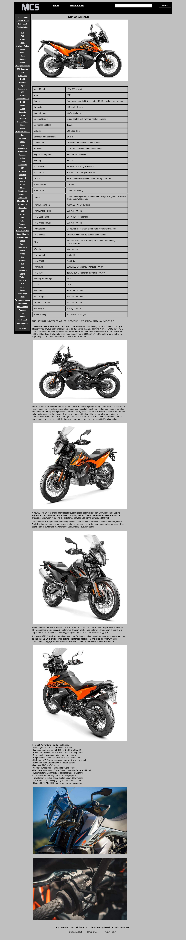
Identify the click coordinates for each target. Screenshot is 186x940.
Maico (22, 185)
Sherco (22, 244)
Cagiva (23, 86)
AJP (22, 33)
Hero (22, 135)
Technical (22, 320)
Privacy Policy (110, 932)
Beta (23, 56)
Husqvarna (22, 152)
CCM (22, 92)
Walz (23, 297)
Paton (22, 221)
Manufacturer (77, 5)
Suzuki (22, 251)
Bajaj (22, 49)
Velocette (23, 270)
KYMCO (22, 171)
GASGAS (22, 119)
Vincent (22, 280)
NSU (22, 218)
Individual (22, 24)
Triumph (22, 260)
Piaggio (22, 227)
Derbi (22, 102)
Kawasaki (22, 165)
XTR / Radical (22, 307)
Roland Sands (22, 234)
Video (22, 317)
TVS (22, 264)
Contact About (75, 932)
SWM (22, 254)
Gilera (22, 125)
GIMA (22, 128)
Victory (22, 277)
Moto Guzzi (22, 198)
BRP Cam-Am (22, 69)
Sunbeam (22, 247)
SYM (22, 257)
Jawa (22, 161)
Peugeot (22, 224)
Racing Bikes (22, 27)
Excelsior (23, 112)
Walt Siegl (22, 293)
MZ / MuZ (23, 208)
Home (56, 5)
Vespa (22, 274)
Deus (22, 105)
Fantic (22, 115)
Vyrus (22, 290)
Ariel (23, 43)
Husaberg (22, 148)
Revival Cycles (22, 231)
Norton (23, 214)
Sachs (22, 241)
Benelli (23, 53)
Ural (22, 267)
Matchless (22, 191)
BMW (22, 62)
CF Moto (22, 95)
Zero (23, 313)
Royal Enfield (22, 237)
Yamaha (22, 310)
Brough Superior (22, 66)
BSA (22, 72)
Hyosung (22, 155)
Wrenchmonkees (22, 300)
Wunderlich (22, 303)
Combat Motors (22, 99)
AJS (22, 36)
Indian (22, 158)
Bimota (22, 59)
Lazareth (22, 178)
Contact (22, 328)
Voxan (22, 287)
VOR (22, 284)
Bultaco (22, 82)
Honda (22, 142)
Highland (22, 138)
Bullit (22, 79)
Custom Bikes (23, 21)
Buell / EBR (22, 76)
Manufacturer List (22, 324)
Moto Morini (22, 201)
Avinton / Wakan (22, 46)
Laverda (22, 175)
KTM (23, 168)
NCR (22, 211)
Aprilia (22, 39)
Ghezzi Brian (22, 122)
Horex (22, 145)
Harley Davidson (22, 132)
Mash (22, 188)
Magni (22, 181)
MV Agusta (22, 204)
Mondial (22, 194)
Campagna (22, 89)
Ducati (22, 109)
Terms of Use (93, 932)
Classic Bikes (22, 17)
